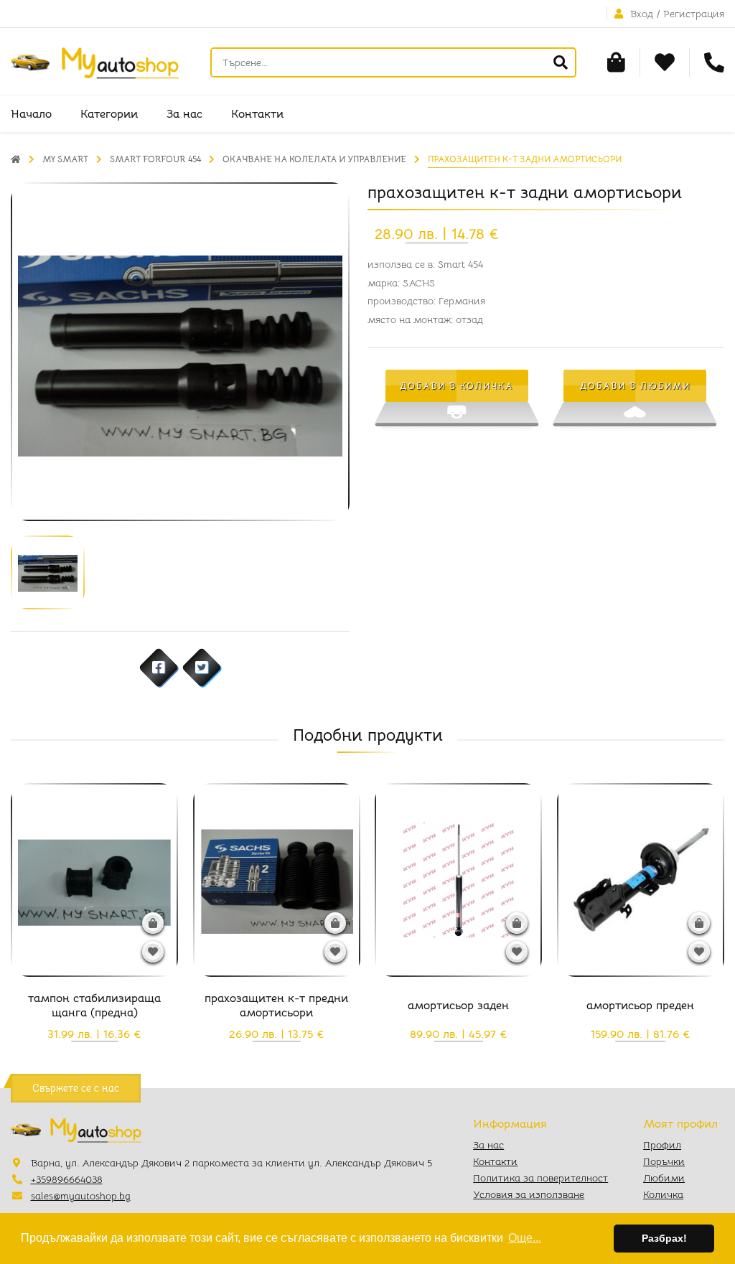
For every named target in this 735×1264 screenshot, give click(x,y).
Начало (31, 114)
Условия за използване (528, 1194)
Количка (663, 1194)
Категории (109, 114)
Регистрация (693, 13)
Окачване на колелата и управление (314, 159)
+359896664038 (67, 1179)
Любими (664, 1177)
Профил (662, 1144)
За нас (184, 114)
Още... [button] (524, 1238)
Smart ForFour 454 (155, 159)
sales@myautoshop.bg (81, 1195)
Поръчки (664, 1161)
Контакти (257, 114)
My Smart (65, 159)
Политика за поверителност (540, 1177)
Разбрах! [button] (664, 1238)
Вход (641, 13)
